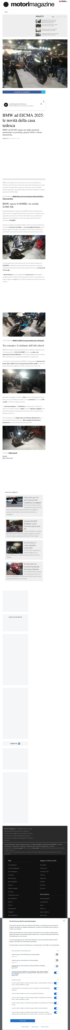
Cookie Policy (7, 846)
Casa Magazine (12, 865)
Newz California (44, 912)
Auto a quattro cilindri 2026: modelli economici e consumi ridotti (49, 25)
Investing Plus (44, 902)
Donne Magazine (12, 871)
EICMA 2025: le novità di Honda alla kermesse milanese (31, 566)
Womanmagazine (45, 898)
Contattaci (59, 844)
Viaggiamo (11, 912)
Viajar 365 (43, 878)
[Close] (64, 921)
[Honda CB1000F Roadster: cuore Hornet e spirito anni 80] (15, 526)
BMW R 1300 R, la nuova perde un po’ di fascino (28, 340)
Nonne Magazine (12, 915)
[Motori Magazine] (28, 4)
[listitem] (35, 951)
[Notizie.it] (63, 1)
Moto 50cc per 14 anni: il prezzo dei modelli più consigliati (32, 500)
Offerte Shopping (13, 888)
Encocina (42, 888)
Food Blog (11, 875)
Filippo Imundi (12, 453)
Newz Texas (43, 915)
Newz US (42, 908)
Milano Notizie (12, 878)
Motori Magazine (9, 829)
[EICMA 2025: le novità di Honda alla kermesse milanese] (15, 569)
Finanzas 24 (43, 868)
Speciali (5, 456)
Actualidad (43, 865)
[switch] (56, 954)
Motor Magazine (12, 881)
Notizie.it (10, 885)
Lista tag (52, 846)
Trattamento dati (30, 846)
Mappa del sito (45, 846)
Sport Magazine (12, 898)
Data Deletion (25, 1026)
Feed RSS (38, 846)
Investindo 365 (44, 871)
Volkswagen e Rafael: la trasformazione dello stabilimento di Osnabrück (50, 34)
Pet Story (10, 891)
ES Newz (42, 881)
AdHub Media (35, 848)
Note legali (22, 846)
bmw (4, 458)
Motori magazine (19, 848)
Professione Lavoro (13, 895)
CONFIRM (23, 1020)
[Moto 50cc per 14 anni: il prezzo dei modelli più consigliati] (15, 501)
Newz (41, 905)
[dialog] (35, 974)
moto (11, 458)
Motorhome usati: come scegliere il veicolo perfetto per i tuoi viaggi (49, 30)
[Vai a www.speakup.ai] (43, 101)
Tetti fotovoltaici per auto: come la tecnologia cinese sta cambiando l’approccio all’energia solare (49, 21)
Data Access (35, 1026)
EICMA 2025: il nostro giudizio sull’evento (30, 545)
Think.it (10, 905)
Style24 (10, 902)
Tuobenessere (12, 908)
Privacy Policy (44, 1026)
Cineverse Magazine (13, 868)
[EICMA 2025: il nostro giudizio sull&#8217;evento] (15, 547)
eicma (7, 458)
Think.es (42, 875)
